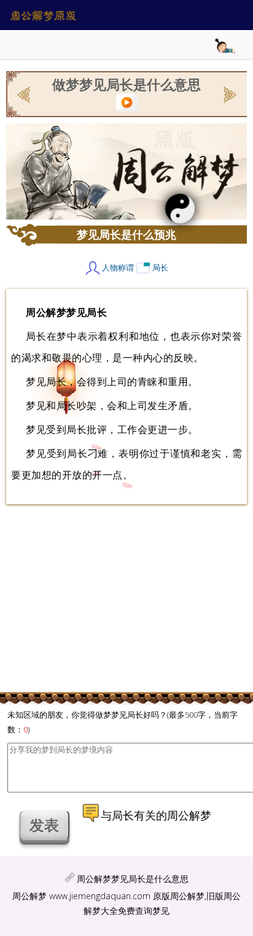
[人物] (92, 267)
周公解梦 (29, 896)
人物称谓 (118, 267)
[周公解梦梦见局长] (127, 100)
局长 (160, 267)
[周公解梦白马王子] (25, 93)
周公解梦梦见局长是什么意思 (133, 878)
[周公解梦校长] (228, 93)
